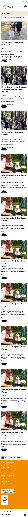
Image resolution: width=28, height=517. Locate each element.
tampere (3, 57)
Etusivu (3, 17)
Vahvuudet (8, 57)
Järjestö (3, 484)
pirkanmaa (20, 56)
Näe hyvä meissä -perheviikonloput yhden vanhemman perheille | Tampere (14, 89)
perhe (11, 56)
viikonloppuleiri (4, 59)
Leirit (2, 480)
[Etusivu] (7, 7)
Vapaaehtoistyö (5, 481)
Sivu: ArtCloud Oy (5, 514)
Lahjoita (3, 483)
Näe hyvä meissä (5, 56)
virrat (10, 59)
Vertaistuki (20, 57)
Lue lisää (4, 61)
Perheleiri (15, 56)
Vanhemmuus (14, 57)
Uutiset (3, 478)
